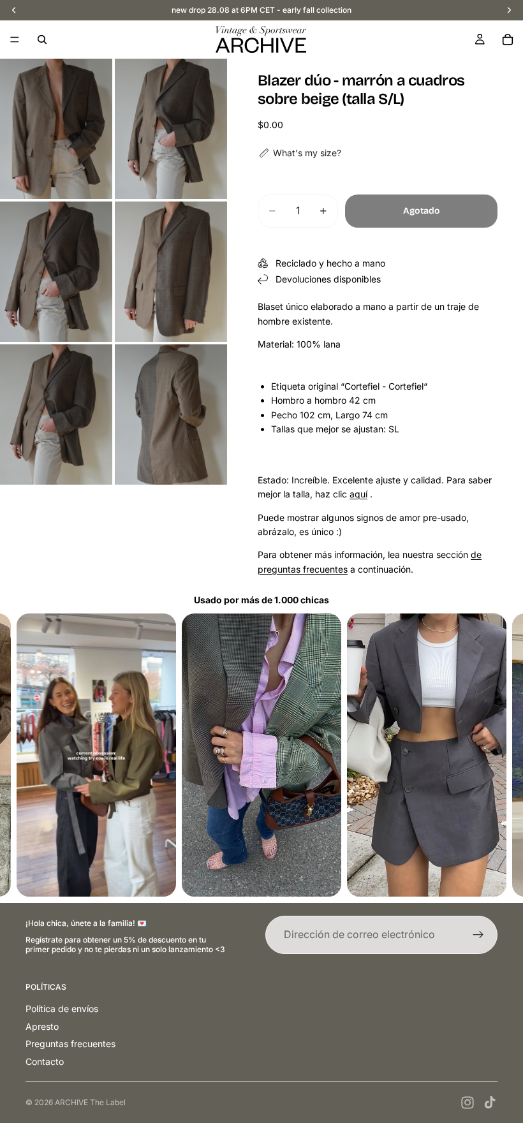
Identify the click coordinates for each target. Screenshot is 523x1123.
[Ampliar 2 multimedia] (171, 129)
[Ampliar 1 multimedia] (56, 129)
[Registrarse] (478, 934)
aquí (358, 493)
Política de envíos (62, 1008)
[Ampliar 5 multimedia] (56, 414)
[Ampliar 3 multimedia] (56, 272)
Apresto (42, 1026)
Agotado (421, 210)
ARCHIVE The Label (90, 1102)
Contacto (45, 1061)
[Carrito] (508, 40)
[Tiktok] (489, 1102)
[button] (299, 153)
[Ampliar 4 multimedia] (171, 272)
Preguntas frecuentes (70, 1043)
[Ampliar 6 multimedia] (171, 414)
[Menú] (14, 39)
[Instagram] (467, 1102)
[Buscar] (42, 40)
